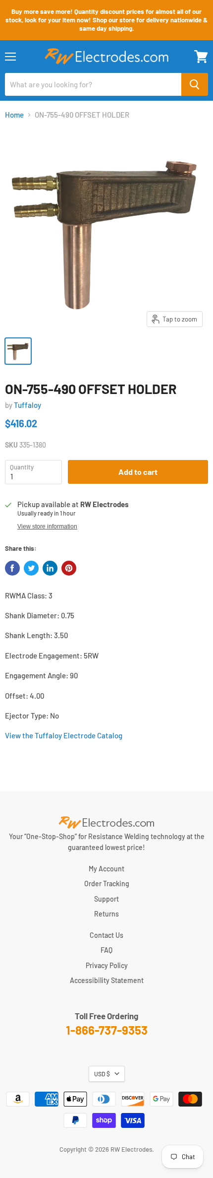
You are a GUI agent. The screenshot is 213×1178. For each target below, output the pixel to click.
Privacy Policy (107, 965)
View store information (47, 526)
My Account (106, 868)
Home (14, 115)
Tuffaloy (27, 404)
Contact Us (106, 935)
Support (106, 899)
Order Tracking (106, 883)
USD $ (102, 1073)
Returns (106, 914)
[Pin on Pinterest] (68, 568)
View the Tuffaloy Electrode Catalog (63, 735)
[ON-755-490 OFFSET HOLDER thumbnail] (18, 351)
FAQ (106, 950)
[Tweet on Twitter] (31, 568)
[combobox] (93, 84)
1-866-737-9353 (107, 1030)
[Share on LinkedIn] (50, 568)
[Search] (194, 84)
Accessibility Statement (107, 980)
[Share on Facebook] (12, 568)
